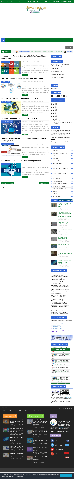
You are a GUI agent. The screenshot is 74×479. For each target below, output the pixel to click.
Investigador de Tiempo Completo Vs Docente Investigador (16, 439)
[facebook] (9, 2)
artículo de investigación (17, 51)
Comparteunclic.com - (60, 291)
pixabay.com (69, 397)
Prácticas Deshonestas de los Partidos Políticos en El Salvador (16, 421)
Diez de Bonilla (63, 51)
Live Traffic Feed (60, 349)
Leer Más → (62, 427)
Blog (19, 410)
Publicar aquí (26, 410)
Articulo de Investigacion (60, 153)
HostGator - (60, 281)
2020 (54, 115)
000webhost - (59, 279)
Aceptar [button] (66, 475)
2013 (54, 104)
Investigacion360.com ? (64, 420)
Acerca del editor (47, 1)
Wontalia (58, 296)
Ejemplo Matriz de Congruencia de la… (59, 368)
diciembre (56, 120)
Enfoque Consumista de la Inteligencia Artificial (21, 118)
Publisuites (58, 300)
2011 (54, 103)
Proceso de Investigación (60, 183)
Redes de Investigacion (59, 188)
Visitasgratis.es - (60, 286)
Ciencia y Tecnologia (58, 163)
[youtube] (17, 2)
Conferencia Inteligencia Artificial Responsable (21, 161)
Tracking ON (65, 383)
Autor (14, 410)
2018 (54, 112)
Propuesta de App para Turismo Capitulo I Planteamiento (40, 458)
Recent (55, 200)
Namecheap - (59, 276)
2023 (54, 119)
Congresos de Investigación (61, 168)
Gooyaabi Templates (48, 469)
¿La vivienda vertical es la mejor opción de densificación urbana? (39, 51)
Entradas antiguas (44, 183)
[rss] (69, 408)
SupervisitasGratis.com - (60, 285)
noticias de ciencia (58, 196)
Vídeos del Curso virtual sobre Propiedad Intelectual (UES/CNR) (64, 262)
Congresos (51, 43)
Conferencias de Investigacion (61, 166)
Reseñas (39, 43)
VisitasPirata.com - (58, 288)
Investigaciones (6, 43)
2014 (54, 106)
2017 (54, 110)
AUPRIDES (55, 150)
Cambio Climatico (58, 161)
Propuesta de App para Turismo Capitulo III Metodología (40, 440)
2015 (54, 107)
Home (24, 1)
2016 (54, 109)
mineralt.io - (57, 308)
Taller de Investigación (59, 193)
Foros (45, 43)
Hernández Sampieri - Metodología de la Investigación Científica (65, 253)
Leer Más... (25, 74)
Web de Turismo (5, 81)
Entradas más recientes (7, 183)
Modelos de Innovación (7, 144)
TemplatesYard (33, 469)
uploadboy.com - (60, 306)
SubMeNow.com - (60, 289)
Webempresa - (59, 278)
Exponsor (59, 303)
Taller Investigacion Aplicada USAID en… (59, 364)
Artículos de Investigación (21, 43)
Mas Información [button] (19, 476)
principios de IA (5, 164)
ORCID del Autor (55, 68)
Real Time (60, 383)
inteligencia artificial (7, 121)
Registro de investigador (57, 71)
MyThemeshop (59, 313)
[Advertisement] (37, 26)
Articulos (55, 158)
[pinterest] (19, 2)
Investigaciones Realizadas (57, 74)
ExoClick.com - (60, 305)
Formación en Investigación (57, 77)
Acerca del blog (36, 1)
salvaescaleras (5, 62)
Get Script (56, 383)
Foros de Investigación (59, 173)
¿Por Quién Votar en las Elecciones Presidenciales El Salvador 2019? (16, 430)
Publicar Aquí (56, 1)
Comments (69, 200)
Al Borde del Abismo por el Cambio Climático (19, 98)
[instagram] (71, 408)
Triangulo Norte (6, 101)
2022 (54, 118)
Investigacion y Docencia (60, 176)
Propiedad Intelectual (59, 186)
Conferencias (60, 43)
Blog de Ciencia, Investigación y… (61, 357)
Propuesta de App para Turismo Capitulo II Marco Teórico (40, 449)
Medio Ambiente (57, 181)
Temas (29, 1)
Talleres (4, 47)
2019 (54, 113)
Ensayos (32, 43)
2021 (54, 116)
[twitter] (12, 2)
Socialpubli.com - (59, 302)
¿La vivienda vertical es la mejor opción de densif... (63, 123)
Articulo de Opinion (58, 155)
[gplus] (14, 2)
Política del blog (36, 410)
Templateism (58, 312)
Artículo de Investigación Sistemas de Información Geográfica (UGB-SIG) (40, 432)
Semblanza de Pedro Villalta (57, 80)
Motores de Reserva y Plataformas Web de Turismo (22, 79)
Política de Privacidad (66, 1)
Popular (61, 200)
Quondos (58, 295)
